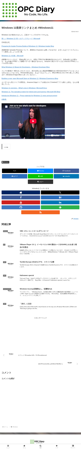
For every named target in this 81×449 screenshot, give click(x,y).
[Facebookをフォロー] (21, 197)
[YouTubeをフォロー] (21, 202)
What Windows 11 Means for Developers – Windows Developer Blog (26, 67)
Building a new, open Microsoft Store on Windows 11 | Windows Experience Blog (30, 78)
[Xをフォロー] (60, 192)
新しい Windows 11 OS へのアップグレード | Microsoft (21, 38)
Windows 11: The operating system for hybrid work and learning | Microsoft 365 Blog (31, 92)
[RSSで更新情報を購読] (40, 212)
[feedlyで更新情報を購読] (60, 207)
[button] (40, 181)
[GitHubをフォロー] (21, 207)
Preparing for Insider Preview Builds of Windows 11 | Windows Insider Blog (28, 46)
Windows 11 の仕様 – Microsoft (12, 56)
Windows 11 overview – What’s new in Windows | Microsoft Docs (24, 88)
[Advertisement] (40, 333)
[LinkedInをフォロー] (60, 202)
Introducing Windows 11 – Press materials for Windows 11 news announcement (29, 95)
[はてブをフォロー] (60, 197)
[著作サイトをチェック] (21, 192)
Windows (6, 162)
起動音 (4, 99)
